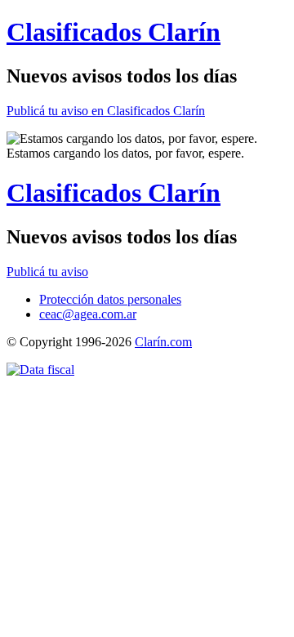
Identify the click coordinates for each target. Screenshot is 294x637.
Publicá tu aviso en (106, 111)
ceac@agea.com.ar (87, 314)
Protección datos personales (110, 299)
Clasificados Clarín (113, 32)
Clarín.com (163, 342)
